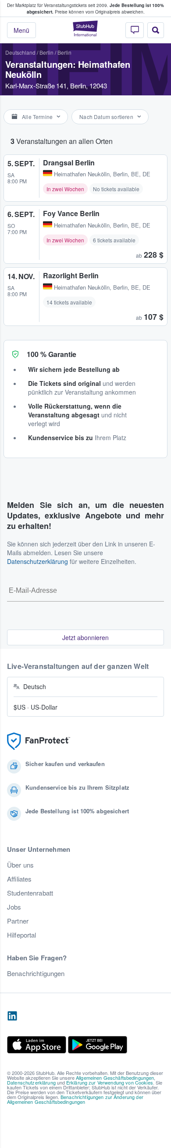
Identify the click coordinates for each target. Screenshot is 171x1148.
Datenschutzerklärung (37, 561)
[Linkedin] (12, 1016)
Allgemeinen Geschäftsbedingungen (115, 1077)
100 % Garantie (51, 354)
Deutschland (20, 52)
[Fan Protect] (38, 741)
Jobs (14, 906)
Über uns (20, 864)
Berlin (46, 52)
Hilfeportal (21, 934)
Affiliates (19, 878)
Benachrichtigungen (36, 973)
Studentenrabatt (30, 892)
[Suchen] (155, 30)
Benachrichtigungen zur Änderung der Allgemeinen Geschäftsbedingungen (75, 1099)
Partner (17, 920)
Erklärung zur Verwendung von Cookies (109, 1082)
